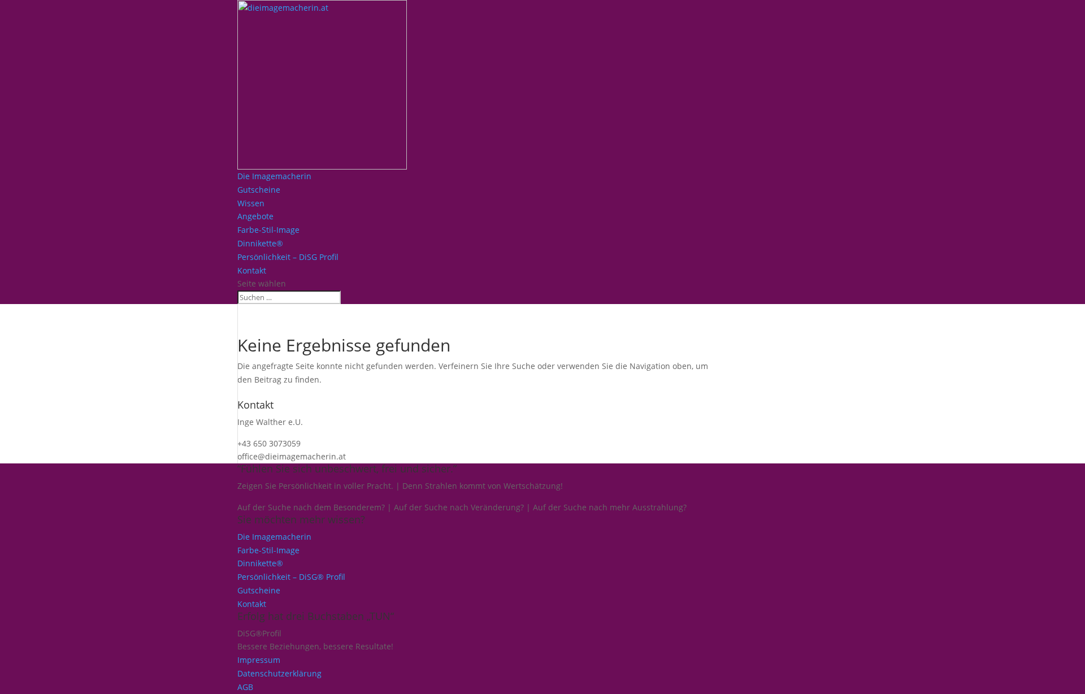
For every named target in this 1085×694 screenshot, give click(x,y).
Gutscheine (258, 189)
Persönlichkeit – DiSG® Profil (291, 576)
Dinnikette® (260, 243)
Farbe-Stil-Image (268, 229)
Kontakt (251, 270)
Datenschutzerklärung (279, 673)
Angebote (255, 216)
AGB (245, 687)
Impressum (258, 659)
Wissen (250, 203)
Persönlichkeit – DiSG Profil (287, 256)
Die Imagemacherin (274, 176)
